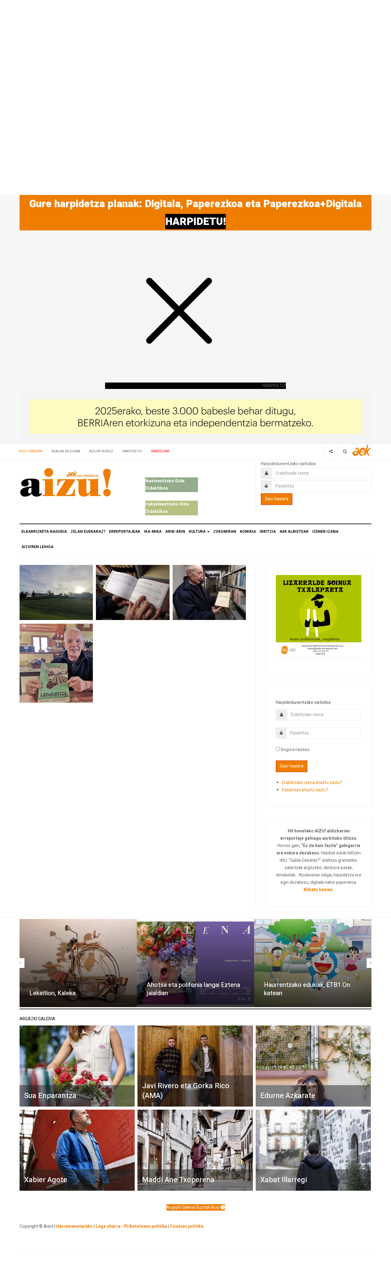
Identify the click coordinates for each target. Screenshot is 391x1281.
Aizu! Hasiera (30, 451)
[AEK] (361, 450)
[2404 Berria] (195, 416)
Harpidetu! (132, 451)
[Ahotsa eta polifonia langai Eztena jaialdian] (195, 963)
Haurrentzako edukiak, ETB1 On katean (307, 989)
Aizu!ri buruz (101, 451)
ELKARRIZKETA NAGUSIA (44, 531)
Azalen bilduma (66, 451)
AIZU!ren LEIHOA (37, 547)
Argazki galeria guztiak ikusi (193, 1207)
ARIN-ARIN (175, 531)
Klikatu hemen (318, 890)
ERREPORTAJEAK (124, 531)
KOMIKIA (248, 531)
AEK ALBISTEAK (294, 531)
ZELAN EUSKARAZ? (88, 531)
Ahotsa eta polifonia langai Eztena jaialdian (193, 989)
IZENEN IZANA (325, 531)
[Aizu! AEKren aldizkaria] (65, 482)
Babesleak (160, 451)
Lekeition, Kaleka (52, 993)
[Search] (345, 451)
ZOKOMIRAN (224, 531)
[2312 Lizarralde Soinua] (318, 615)
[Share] (330, 451)
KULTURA (197, 531)
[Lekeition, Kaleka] (78, 963)
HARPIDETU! (195, 221)
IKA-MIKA (153, 531)
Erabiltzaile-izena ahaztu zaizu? (312, 782)
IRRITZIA (268, 531)
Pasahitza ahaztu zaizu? (305, 790)
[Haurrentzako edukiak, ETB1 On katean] (312, 963)
